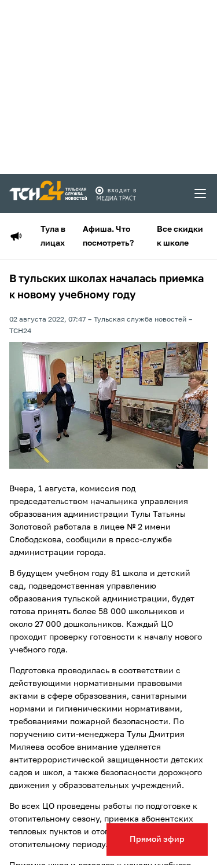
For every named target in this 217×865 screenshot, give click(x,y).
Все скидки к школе (180, 236)
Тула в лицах (53, 236)
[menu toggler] (201, 193)
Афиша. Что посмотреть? (108, 236)
